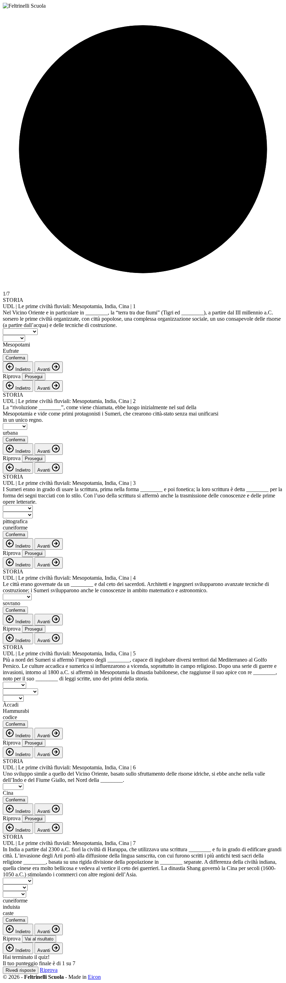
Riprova (12, 376)
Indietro (22, 369)
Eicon (94, 977)
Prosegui (34, 376)
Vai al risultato (39, 939)
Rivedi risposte (21, 970)
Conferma (15, 357)
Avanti (44, 369)
